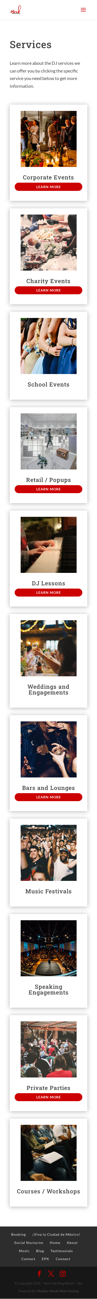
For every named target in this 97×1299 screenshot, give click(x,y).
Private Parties (49, 1087)
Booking (18, 1234)
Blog (40, 1251)
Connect (63, 1259)
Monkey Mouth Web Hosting (58, 1291)
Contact (28, 1259)
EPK (45, 1259)
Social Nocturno (28, 1242)
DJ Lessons (48, 583)
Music (24, 1251)
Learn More (48, 187)
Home (55, 1242)
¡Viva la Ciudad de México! (56, 1234)
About (72, 1242)
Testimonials (61, 1251)
